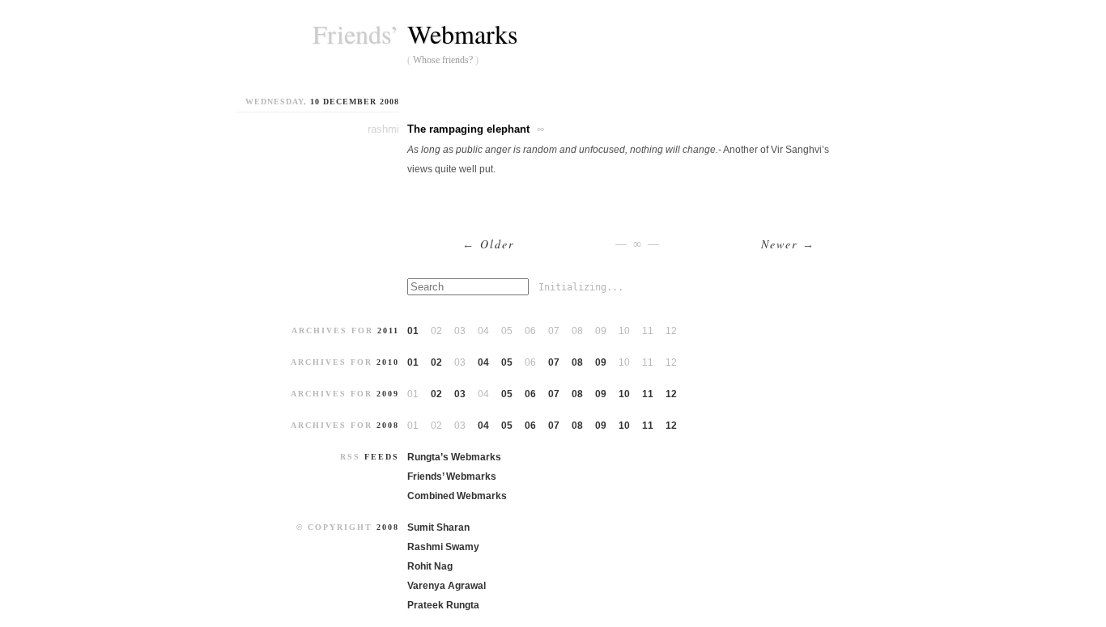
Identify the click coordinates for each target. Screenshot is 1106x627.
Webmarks (462, 33)
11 (647, 394)
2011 (388, 330)
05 (507, 362)
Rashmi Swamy (443, 547)
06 (530, 394)
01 (413, 331)
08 (577, 362)
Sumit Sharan (438, 527)
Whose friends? (443, 60)
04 (483, 362)
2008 (387, 425)
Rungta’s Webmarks (454, 457)
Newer (788, 244)
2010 (387, 362)
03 (460, 394)
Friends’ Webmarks (451, 476)
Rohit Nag (430, 566)
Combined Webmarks (457, 496)
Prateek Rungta (443, 605)
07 (553, 362)
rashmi (383, 129)
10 (624, 394)
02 (436, 362)
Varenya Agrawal (446, 585)
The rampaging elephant (468, 129)
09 (600, 362)
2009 (387, 393)
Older (488, 244)
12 (671, 394)
